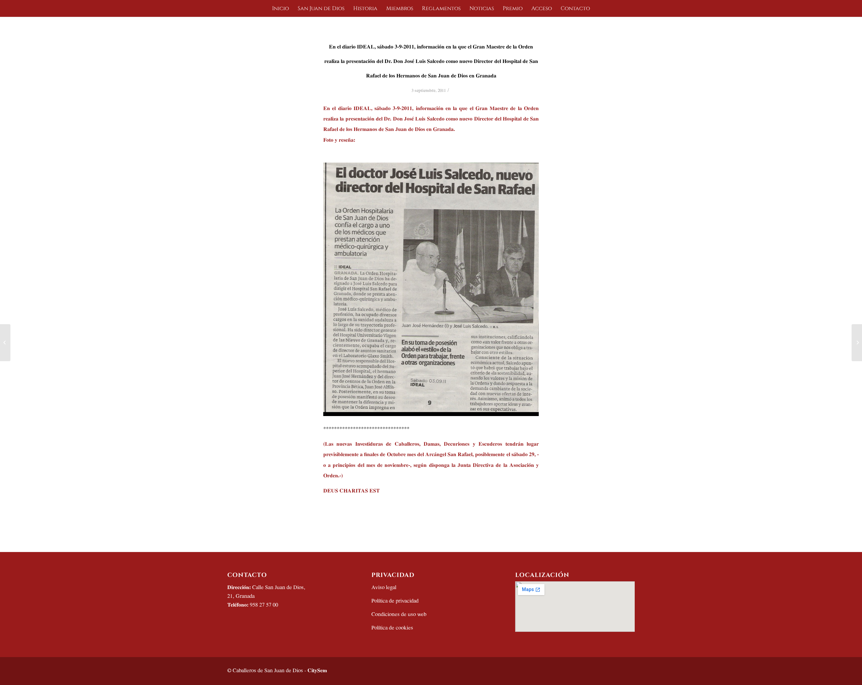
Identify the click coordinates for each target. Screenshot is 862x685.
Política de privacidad (395, 601)
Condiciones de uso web (398, 614)
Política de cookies (392, 628)
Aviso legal (383, 587)
